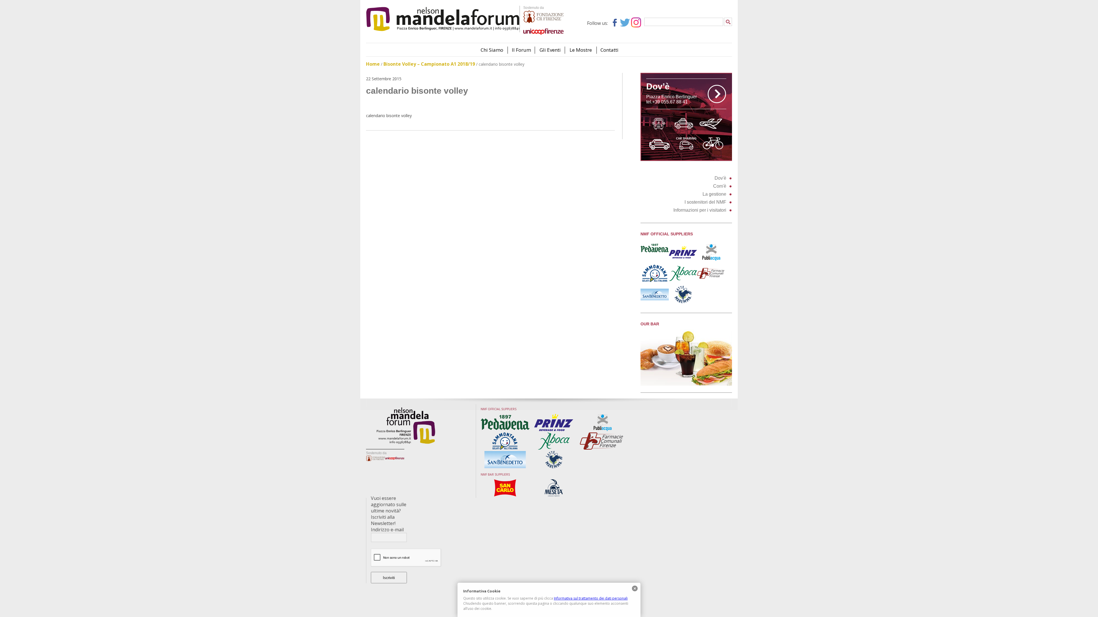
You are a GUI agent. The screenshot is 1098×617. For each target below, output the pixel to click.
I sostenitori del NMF (705, 202)
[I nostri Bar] (686, 384)
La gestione (714, 194)
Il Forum (521, 50)
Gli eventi (550, 50)
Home (373, 64)
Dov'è (720, 178)
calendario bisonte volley (389, 115)
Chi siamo (492, 50)
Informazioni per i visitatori (699, 210)
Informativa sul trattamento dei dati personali (591, 598)
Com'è (719, 186)
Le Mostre (581, 50)
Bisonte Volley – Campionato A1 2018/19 (429, 64)
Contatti (609, 50)
